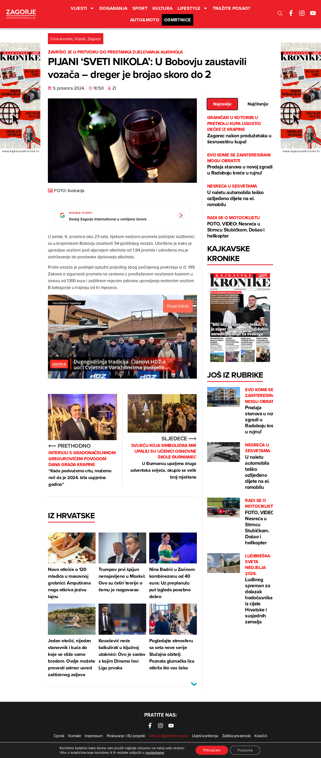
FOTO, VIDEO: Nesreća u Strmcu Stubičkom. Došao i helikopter (236, 227)
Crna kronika (61, 38)
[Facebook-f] (291, 13)
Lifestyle (189, 8)
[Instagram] (302, 13)
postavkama (154, 752)
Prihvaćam (211, 750)
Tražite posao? (231, 8)
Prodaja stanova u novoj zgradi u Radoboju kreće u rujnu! (240, 164)
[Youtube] (313, 13)
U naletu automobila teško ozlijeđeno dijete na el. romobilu (235, 195)
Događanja (113, 8)
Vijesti (79, 8)
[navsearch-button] (280, 14)
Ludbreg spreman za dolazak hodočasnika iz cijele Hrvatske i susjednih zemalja (258, 589)
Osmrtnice (177, 20)
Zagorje (94, 38)
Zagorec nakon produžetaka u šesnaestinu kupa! (239, 130)
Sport (139, 8)
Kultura (162, 8)
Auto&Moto (144, 20)
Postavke (245, 750)
